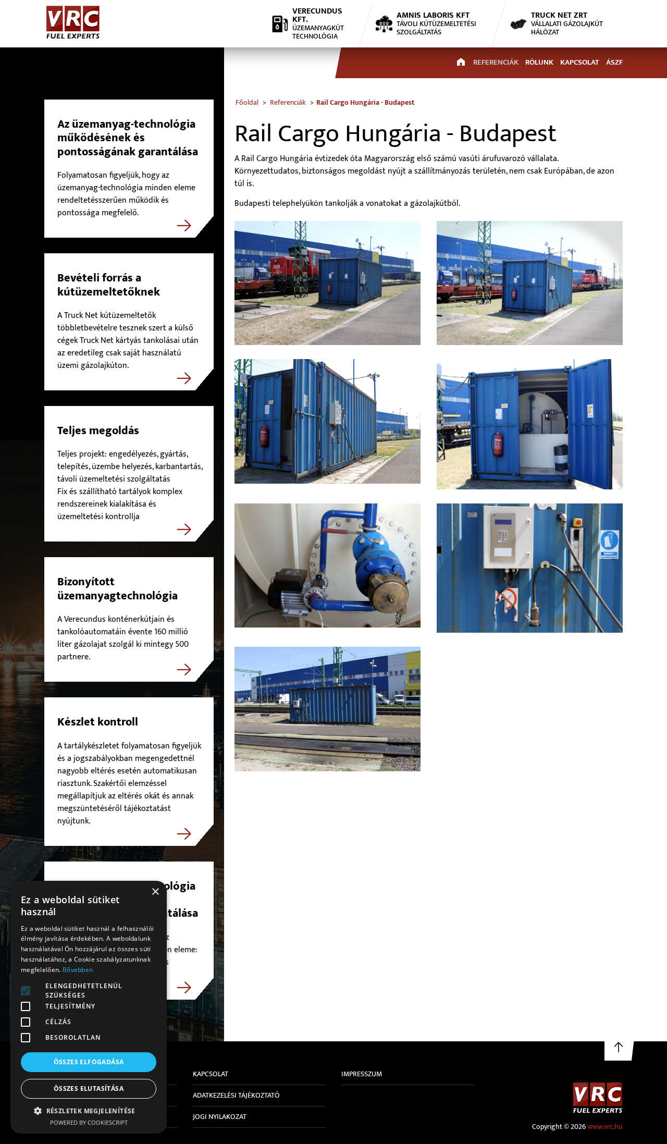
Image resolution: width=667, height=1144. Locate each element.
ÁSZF (614, 62)
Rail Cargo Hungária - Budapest (365, 102)
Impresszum (361, 1074)
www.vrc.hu (605, 1127)
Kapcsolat (579, 62)
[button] (25, 990)
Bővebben (78, 969)
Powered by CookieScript (89, 1122)
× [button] (155, 892)
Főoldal (247, 102)
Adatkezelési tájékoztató (236, 1095)
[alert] (88, 1007)
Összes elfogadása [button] (89, 1061)
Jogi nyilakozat (219, 1117)
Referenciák (495, 62)
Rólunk (539, 62)
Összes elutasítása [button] (88, 1088)
